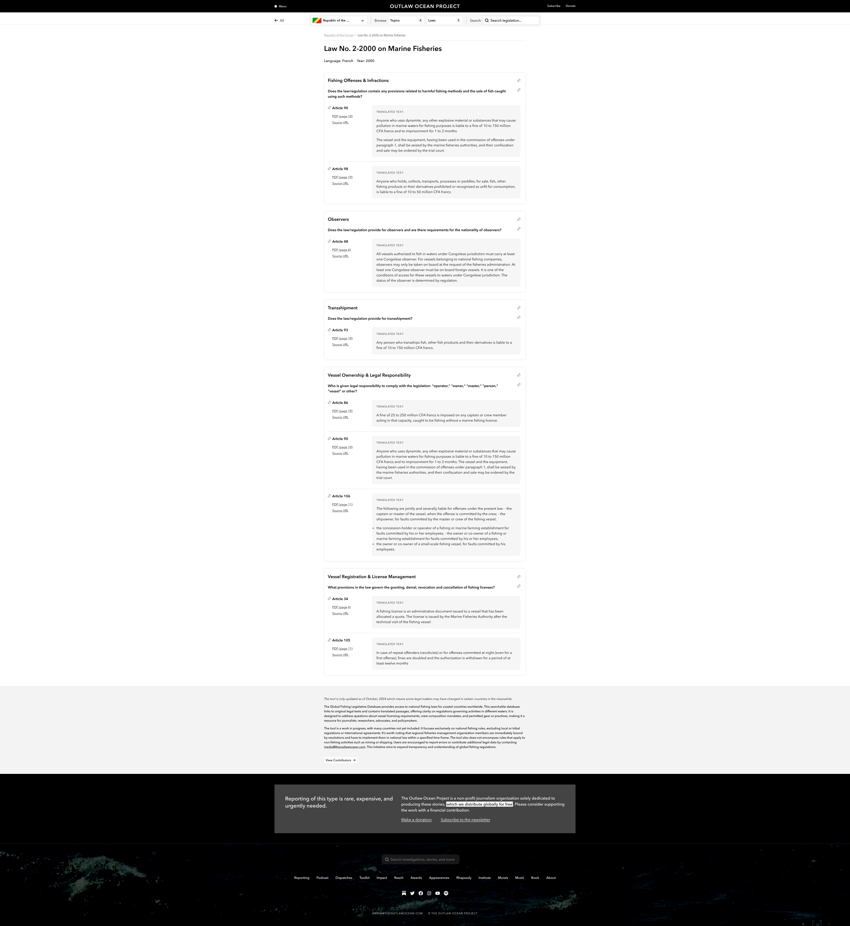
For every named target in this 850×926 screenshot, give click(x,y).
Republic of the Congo (339, 35)
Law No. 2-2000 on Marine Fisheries (382, 35)
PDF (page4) (341, 607)
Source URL (340, 122)
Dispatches (344, 878)
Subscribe (553, 6)
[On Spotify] (446, 893)
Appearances (439, 878)
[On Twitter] (412, 893)
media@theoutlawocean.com (344, 747)
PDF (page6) (341, 250)
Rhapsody (463, 878)
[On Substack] (404, 893)
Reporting (301, 878)
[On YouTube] (437, 893)
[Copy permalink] (518, 80)
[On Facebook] (421, 893)
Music (519, 878)
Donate (571, 6)
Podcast (322, 878)
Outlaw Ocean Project (425, 6)
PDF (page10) (342, 116)
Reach (399, 878)
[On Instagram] (429, 893)
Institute (485, 878)
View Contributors (338, 760)
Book (535, 878)
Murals (503, 878)
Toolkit (364, 878)
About (551, 878)
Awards (416, 878)
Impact (382, 878)
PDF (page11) (342, 504)
